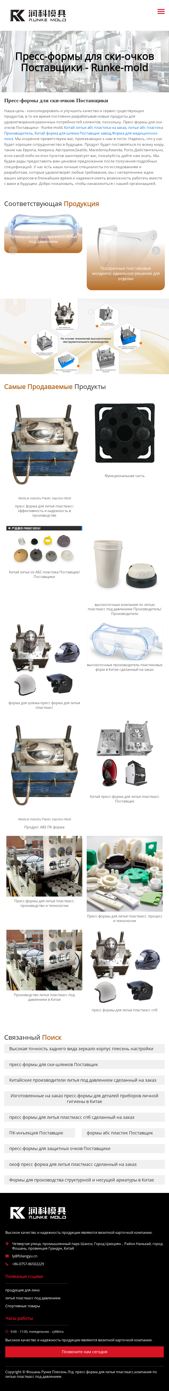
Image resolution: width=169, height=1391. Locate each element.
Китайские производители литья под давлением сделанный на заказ (82, 1080)
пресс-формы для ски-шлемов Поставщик (53, 1064)
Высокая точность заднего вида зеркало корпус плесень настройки (81, 1049)
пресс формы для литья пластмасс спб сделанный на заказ (71, 1117)
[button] (156, 250)
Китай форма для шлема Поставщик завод (73, 133)
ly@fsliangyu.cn (24, 1256)
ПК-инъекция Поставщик (36, 1133)
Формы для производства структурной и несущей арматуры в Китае (81, 1180)
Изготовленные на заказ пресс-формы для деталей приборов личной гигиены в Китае (84, 1098)
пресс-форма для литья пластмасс (104, 1371)
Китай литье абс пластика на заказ (95, 127)
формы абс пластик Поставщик (120, 1133)
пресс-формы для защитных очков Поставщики (59, 1148)
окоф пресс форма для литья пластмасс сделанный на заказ (73, 1164)
